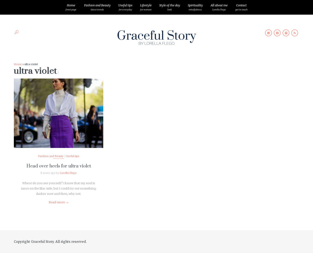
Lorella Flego (68, 172)
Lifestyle (146, 7)
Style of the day (169, 7)
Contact (241, 7)
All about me (219, 7)
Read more (59, 202)
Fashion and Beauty (97, 7)
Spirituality (195, 7)
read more (58, 109)
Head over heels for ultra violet (58, 166)
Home (71, 7)
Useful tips (125, 7)
